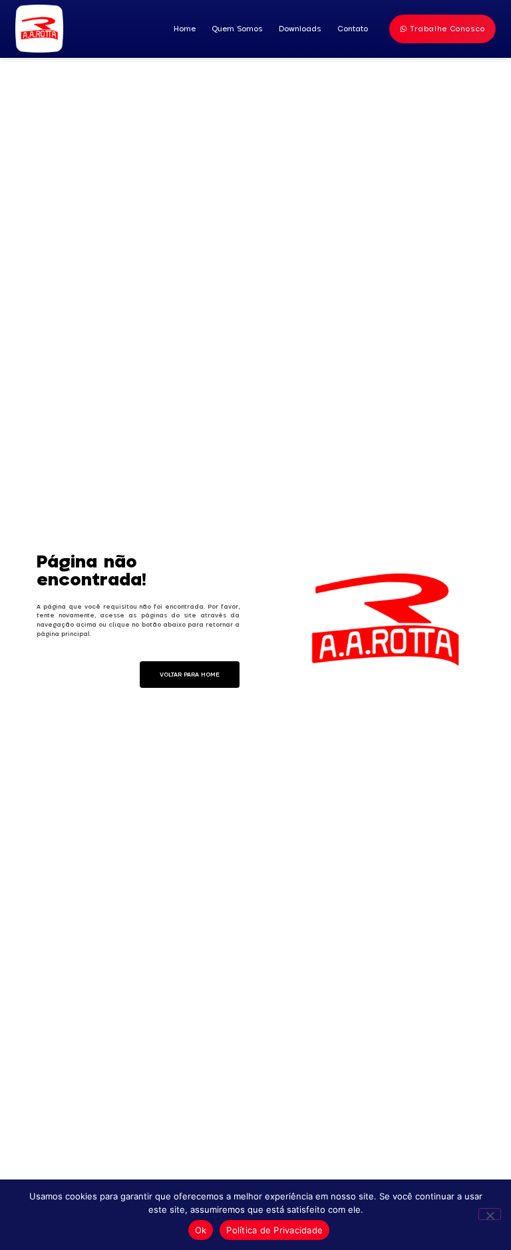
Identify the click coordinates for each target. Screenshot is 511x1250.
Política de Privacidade (274, 1230)
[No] (489, 1214)
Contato (352, 28)
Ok (201, 1230)
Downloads (300, 28)
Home (185, 28)
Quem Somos (237, 28)
